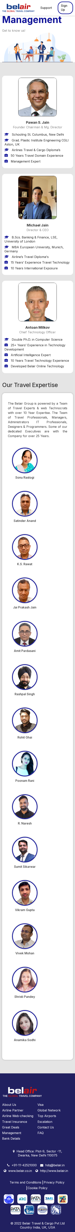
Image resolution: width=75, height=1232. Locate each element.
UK (44, 1227)
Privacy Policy (54, 1182)
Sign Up (64, 8)
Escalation (45, 1122)
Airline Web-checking (17, 1116)
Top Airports (47, 1116)
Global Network (49, 1110)
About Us (9, 1105)
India (36, 1227)
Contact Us (46, 1127)
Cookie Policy (38, 1188)
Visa (40, 1105)
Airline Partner (12, 1110)
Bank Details (11, 1138)
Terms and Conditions (25, 1182)
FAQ (41, 1133)
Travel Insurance (14, 1122)
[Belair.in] (19, 7)
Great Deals (10, 1127)
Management (11, 1133)
